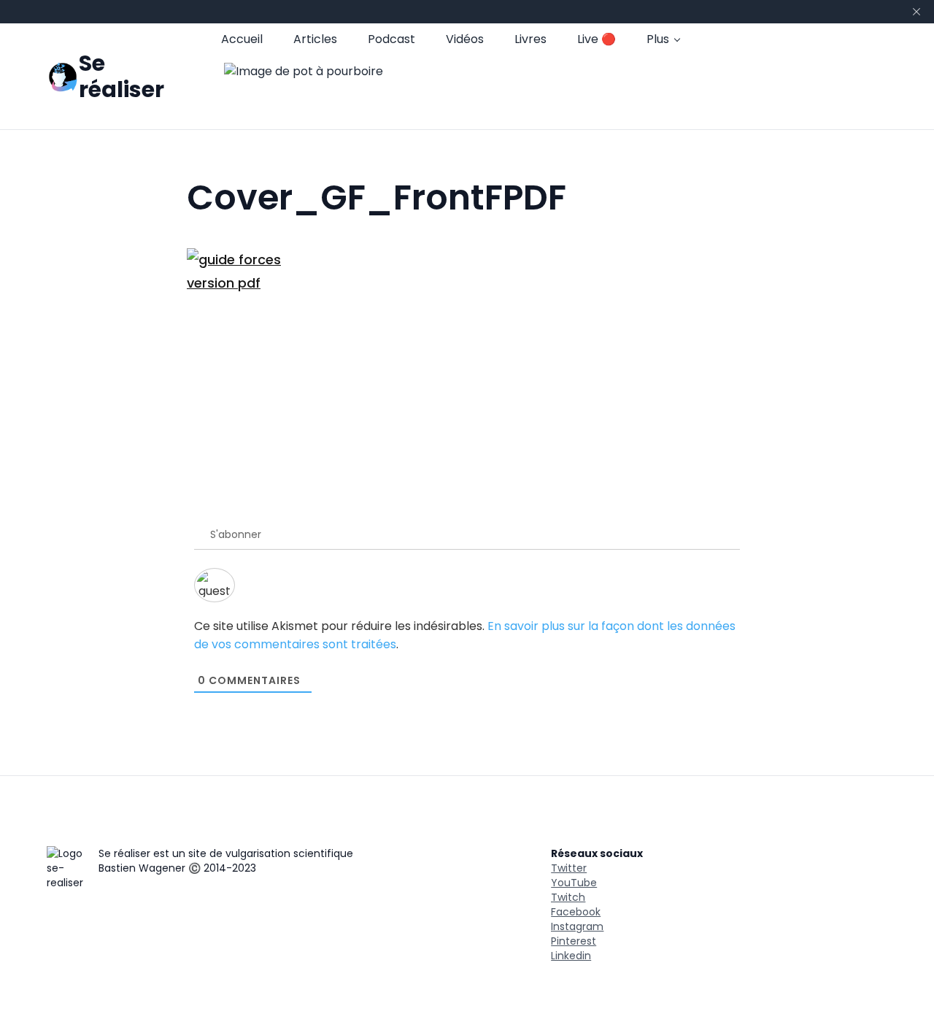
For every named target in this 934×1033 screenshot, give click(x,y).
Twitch (568, 897)
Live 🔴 (596, 39)
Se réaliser (121, 76)
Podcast (391, 39)
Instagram (577, 926)
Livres (530, 39)
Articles (315, 39)
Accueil (242, 39)
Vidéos (465, 39)
